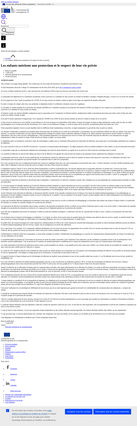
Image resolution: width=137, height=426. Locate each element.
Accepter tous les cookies (78, 411)
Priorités (8, 348)
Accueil (7, 58)
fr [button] (6, 18)
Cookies (8, 398)
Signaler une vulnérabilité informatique (18, 394)
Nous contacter (10, 346)
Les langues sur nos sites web (15, 396)
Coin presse (9, 356)
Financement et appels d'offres (15, 352)
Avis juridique (10, 402)
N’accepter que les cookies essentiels (112, 411)
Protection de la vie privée (14, 400)
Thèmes (7, 350)
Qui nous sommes (11, 344)
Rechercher (5, 26)
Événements (9, 358)
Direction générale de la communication (18, 327)
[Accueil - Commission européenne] (16, 13)
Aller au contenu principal (9, 2)
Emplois (8, 354)
